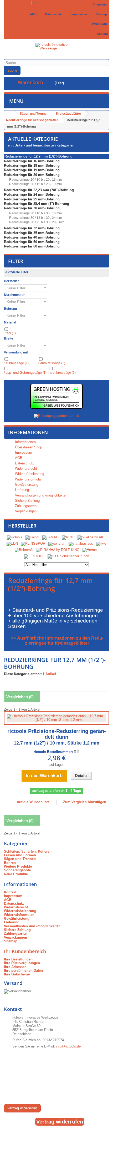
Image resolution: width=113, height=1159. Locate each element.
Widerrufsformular (28, 479)
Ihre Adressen (15, 967)
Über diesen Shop (28, 447)
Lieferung (21, 490)
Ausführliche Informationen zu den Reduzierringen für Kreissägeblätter (60, 641)
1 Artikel (49, 674)
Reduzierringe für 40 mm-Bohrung (32, 237)
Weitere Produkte (18, 866)
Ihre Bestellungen (18, 959)
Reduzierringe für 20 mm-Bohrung (32, 175)
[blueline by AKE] (91, 537)
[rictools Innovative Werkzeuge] (56, 50)
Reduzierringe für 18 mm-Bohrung (32, 166)
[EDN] (12, 543)
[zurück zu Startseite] (9, 113)
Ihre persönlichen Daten (23, 971)
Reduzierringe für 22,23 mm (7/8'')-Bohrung (39, 190)
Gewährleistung (26, 485)
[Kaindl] (32, 537)
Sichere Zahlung (27, 501)
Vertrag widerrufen (22, 1108)
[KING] (68, 537)
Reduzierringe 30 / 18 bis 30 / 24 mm (35, 218)
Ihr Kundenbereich (25, 951)
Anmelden (100, 4)
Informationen (28, 432)
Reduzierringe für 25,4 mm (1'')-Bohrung (36, 204)
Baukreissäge (16, 363)
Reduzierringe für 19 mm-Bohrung (32, 170)
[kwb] (101, 543)
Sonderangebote (17, 870)
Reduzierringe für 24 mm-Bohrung (32, 194)
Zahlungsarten (25, 506)
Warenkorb (98, 24)
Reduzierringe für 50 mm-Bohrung (32, 242)
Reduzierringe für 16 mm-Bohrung (32, 161)
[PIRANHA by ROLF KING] (57, 550)
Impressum (78, 14)
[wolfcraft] (56, 543)
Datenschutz (53, 14)
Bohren (10, 863)
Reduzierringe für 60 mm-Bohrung (32, 246)
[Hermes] (90, 550)
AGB (32, 14)
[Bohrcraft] (24, 550)
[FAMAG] (51, 537)
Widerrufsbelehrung (29, 474)
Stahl (9, 333)
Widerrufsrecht (25, 468)
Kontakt (101, 33)
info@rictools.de (68, 1046)
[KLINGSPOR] (33, 543)
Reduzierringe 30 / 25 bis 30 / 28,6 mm (36, 222)
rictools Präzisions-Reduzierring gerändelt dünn (56, 737)
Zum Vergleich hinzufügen (84, 802)
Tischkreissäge (62, 372)
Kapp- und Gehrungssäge (25, 372)
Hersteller (22, 526)
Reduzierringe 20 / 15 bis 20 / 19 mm (35, 184)
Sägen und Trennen (20, 859)
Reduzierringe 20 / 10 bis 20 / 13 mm (35, 179)
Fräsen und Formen (20, 855)
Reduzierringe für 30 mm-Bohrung (32, 208)
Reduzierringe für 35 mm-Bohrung (32, 233)
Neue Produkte (16, 874)
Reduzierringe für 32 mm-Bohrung (32, 228)
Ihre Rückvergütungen (22, 963)
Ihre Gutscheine (17, 974)
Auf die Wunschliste (32, 802)
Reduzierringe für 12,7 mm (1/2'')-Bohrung (38, 156)
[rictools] (14, 537)
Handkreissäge (51, 363)
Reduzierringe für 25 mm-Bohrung (32, 199)
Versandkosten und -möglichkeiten (40, 495)
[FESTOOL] (34, 556)
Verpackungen (25, 511)
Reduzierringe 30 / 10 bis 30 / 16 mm (35, 213)
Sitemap (100, 14)
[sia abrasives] (81, 543)
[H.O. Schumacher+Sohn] (68, 556)
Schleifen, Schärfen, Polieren (28, 851)
